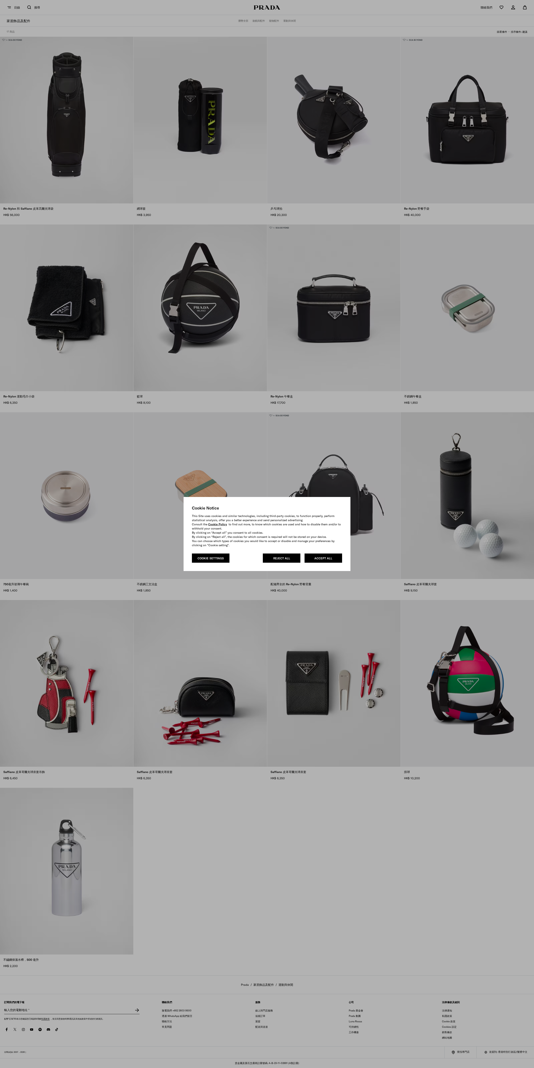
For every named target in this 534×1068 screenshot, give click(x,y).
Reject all (281, 558)
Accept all (323, 558)
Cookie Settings (211, 558)
